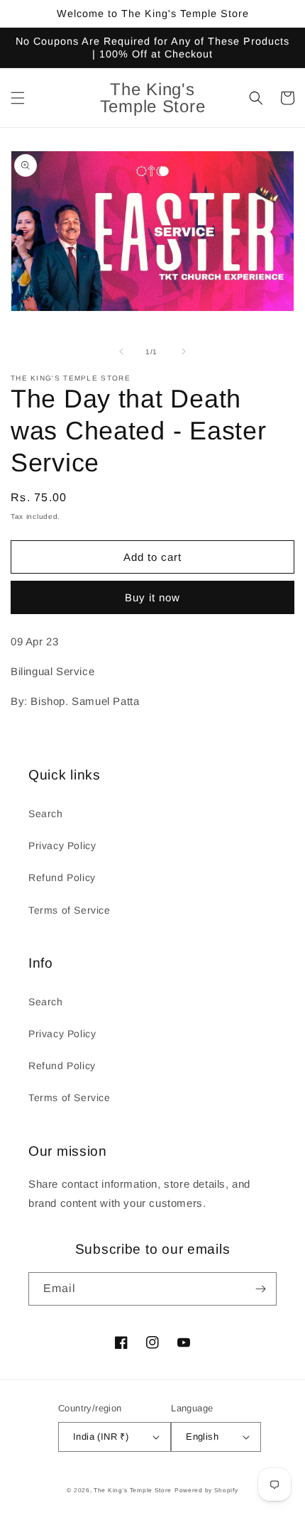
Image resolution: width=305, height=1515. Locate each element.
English (202, 1436)
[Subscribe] (260, 1289)
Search (45, 813)
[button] (17, 98)
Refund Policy (62, 877)
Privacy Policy (62, 845)
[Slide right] (183, 351)
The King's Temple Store (133, 1490)
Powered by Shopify (206, 1490)
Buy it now (152, 597)
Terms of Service (69, 910)
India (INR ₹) (100, 1436)
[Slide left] (121, 351)
